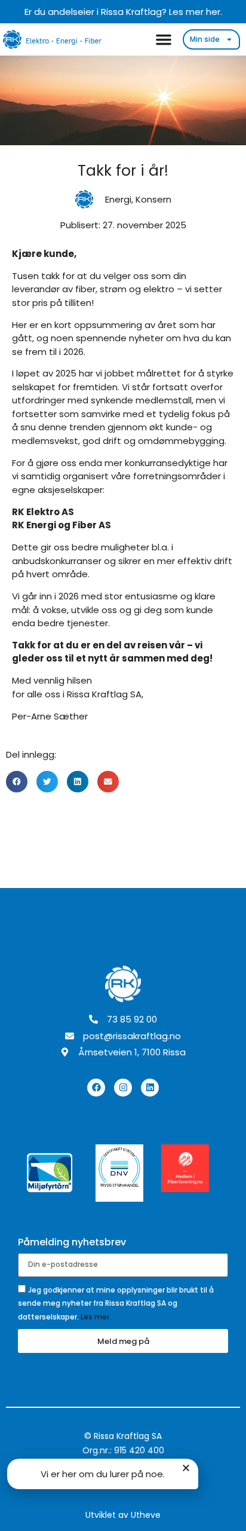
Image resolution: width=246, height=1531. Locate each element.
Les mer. (96, 1317)
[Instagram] (123, 1088)
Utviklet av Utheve (123, 1515)
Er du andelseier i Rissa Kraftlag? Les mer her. (123, 11)
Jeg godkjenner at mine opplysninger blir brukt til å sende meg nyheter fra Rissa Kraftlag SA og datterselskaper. (116, 1303)
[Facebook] (96, 1088)
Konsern (153, 199)
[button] (16, 781)
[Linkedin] (150, 1088)
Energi (118, 199)
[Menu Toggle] (163, 39)
